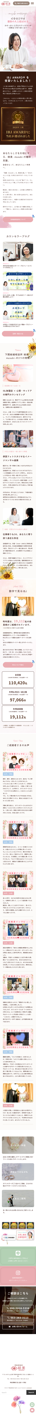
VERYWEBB (29, 1388)
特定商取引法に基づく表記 (18, 1382)
